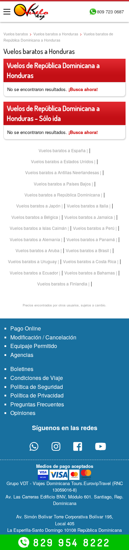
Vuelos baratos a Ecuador (34, 273)
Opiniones (22, 413)
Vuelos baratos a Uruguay (32, 261)
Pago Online (25, 328)
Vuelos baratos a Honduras (55, 33)
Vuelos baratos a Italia (87, 206)
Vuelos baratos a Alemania (35, 239)
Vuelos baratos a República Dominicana (62, 195)
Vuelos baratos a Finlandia (62, 284)
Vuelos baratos (15, 33)
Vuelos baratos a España (62, 150)
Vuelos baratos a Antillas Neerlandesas (62, 172)
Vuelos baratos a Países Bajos (62, 184)
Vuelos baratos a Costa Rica (89, 261)
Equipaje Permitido (33, 346)
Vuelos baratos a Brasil (87, 250)
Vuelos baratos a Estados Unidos (62, 161)
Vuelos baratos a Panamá (90, 239)
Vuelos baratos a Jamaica (88, 217)
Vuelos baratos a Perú (94, 228)
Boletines (21, 369)
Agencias (21, 355)
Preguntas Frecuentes (37, 404)
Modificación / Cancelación (43, 337)
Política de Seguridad (36, 387)
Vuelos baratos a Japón (38, 206)
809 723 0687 (110, 11)
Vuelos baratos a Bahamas (89, 273)
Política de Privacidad (37, 395)
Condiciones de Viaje (36, 378)
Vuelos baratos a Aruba (37, 250)
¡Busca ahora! (83, 89)
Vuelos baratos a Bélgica (34, 217)
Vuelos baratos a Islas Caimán (38, 228)
